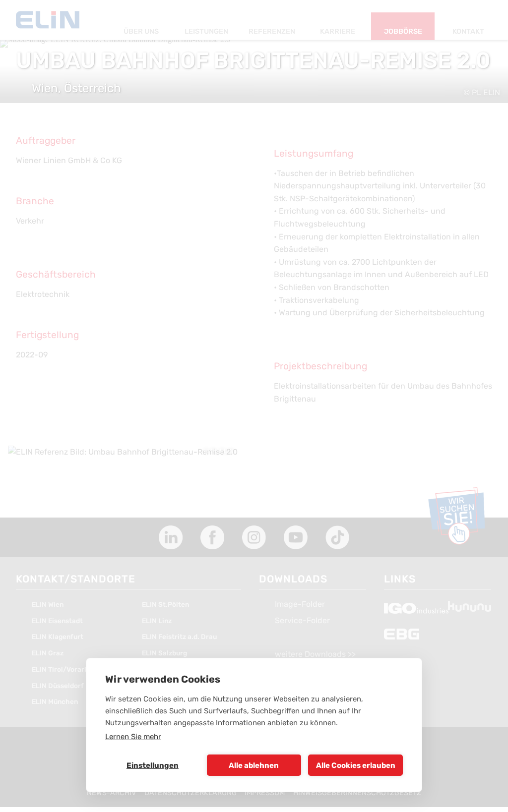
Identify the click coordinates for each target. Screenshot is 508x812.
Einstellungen (153, 765)
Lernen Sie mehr (133, 736)
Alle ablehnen (254, 765)
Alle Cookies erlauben (355, 765)
